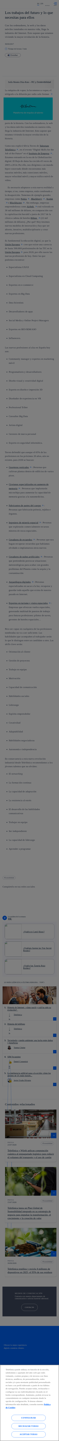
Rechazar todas (28, 1426)
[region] (29, 1403)
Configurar (28, 1418)
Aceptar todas (28, 1434)
